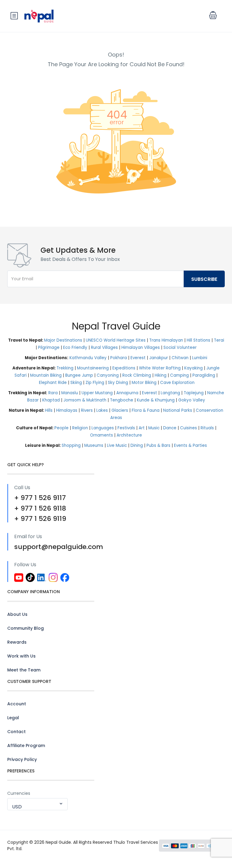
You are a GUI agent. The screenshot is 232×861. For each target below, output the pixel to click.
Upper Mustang (97, 393)
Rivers (87, 410)
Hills (49, 410)
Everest (138, 358)
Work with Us (21, 656)
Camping (179, 375)
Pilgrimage (49, 347)
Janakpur (158, 358)
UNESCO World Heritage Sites (116, 340)
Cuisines (188, 428)
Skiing (76, 382)
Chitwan (180, 358)
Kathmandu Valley (88, 358)
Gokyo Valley (191, 400)
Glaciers (119, 410)
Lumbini (199, 358)
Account (16, 704)
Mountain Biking (46, 375)
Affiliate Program (26, 745)
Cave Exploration (177, 382)
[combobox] (37, 804)
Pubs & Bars (158, 445)
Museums (93, 445)
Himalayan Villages (140, 347)
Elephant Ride (53, 382)
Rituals (207, 428)
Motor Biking (144, 382)
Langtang (170, 393)
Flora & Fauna (146, 410)
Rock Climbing (136, 375)
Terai (219, 340)
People (61, 428)
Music (154, 428)
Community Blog (25, 628)
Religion (80, 428)
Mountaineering (93, 368)
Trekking (64, 368)
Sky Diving (118, 382)
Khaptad (51, 400)
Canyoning (108, 375)
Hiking (160, 375)
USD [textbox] (17, 806)
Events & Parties (190, 445)
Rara (53, 393)
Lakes (102, 410)
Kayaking (193, 368)
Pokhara (118, 358)
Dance (169, 428)
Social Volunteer (180, 347)
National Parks (177, 410)
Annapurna (127, 393)
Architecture (129, 435)
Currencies (18, 793)
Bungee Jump (79, 375)
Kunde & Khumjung (156, 400)
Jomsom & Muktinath (84, 400)
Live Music (117, 445)
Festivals (126, 428)
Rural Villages (104, 347)
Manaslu (69, 393)
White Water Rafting (160, 368)
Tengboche (121, 400)
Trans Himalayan (166, 340)
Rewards (17, 642)
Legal (13, 718)
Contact (16, 732)
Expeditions (123, 368)
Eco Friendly (75, 347)
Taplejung (194, 393)
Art (142, 428)
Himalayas (66, 410)
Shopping (71, 445)
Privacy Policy (22, 759)
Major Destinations (63, 340)
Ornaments (101, 435)
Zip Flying (94, 382)
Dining (136, 445)
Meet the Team (23, 670)
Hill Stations (198, 340)
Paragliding (203, 375)
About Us (17, 614)
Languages (103, 428)
